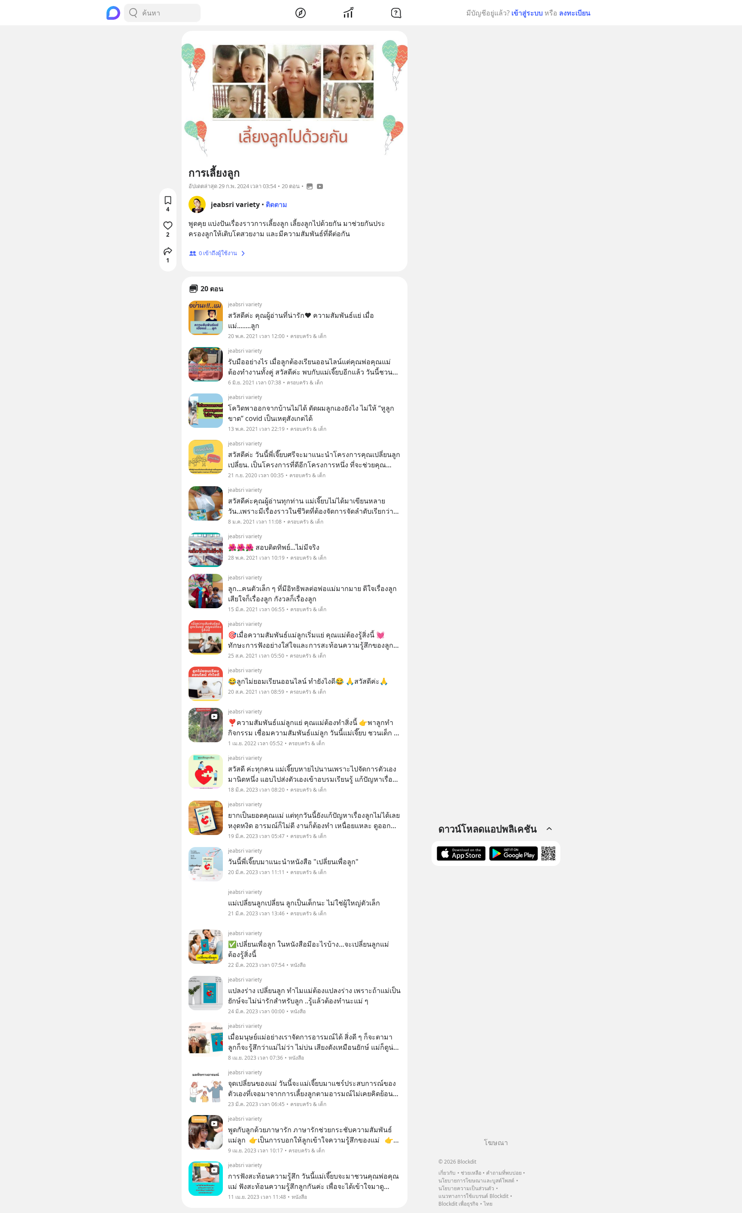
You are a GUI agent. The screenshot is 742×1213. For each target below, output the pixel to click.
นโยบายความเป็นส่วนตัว (466, 1188)
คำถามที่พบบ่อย (504, 1172)
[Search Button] (133, 12)
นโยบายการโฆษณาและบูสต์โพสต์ (476, 1180)
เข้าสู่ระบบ (527, 13)
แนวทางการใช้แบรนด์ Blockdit (473, 1196)
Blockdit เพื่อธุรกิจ (458, 1203)
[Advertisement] (496, 1005)
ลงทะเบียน (574, 13)
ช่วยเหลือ (471, 1172)
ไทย (488, 1203)
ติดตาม (276, 204)
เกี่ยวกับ (447, 1172)
